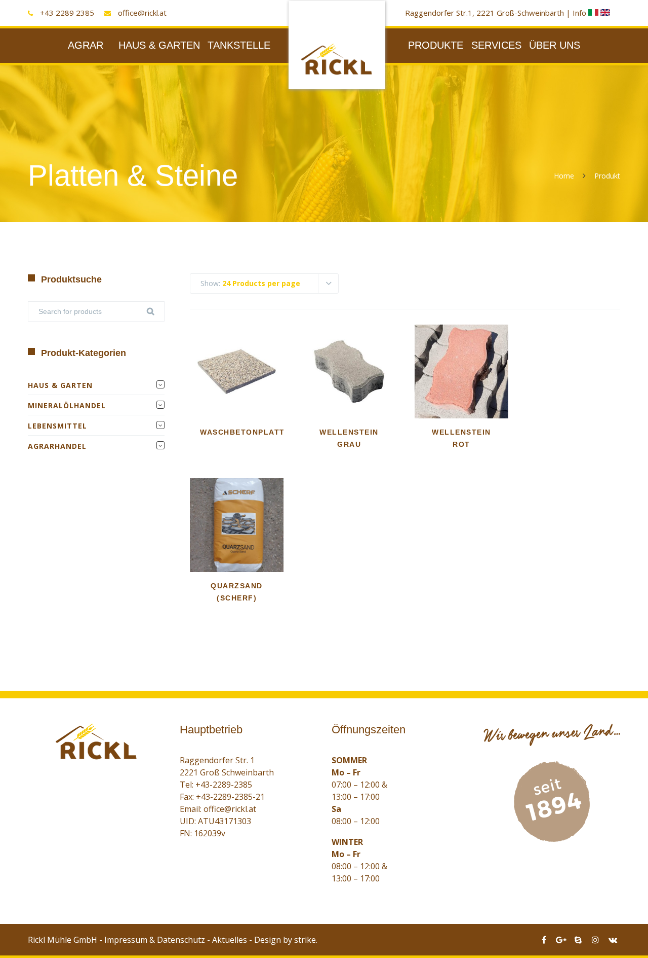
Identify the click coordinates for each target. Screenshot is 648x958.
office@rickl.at (142, 13)
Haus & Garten (60, 385)
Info (580, 13)
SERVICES (496, 45)
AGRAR (85, 45)
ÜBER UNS (554, 45)
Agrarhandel (57, 446)
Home (564, 176)
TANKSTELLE (239, 45)
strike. (305, 939)
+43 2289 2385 (67, 13)
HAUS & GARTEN (159, 45)
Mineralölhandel (67, 405)
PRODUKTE (435, 45)
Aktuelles (229, 939)
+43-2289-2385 (223, 784)
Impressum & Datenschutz (154, 939)
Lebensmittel (57, 426)
